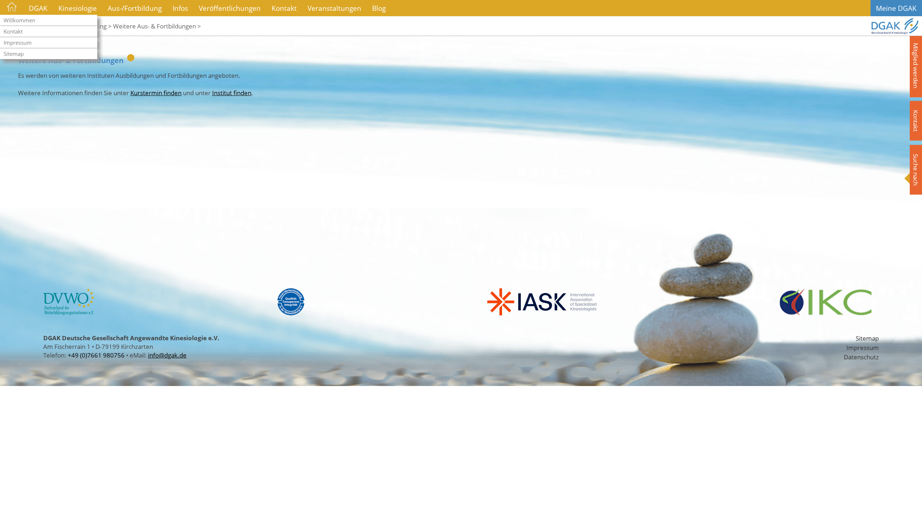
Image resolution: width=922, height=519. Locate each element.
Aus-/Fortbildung (135, 8)
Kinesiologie (77, 8)
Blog (379, 8)
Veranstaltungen (334, 8)
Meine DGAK (896, 8)
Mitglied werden (916, 65)
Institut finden (231, 92)
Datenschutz (861, 356)
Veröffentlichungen (230, 8)
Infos (180, 8)
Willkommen (19, 20)
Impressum (18, 42)
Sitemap (14, 53)
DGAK (38, 8)
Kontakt (13, 31)
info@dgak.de (167, 355)
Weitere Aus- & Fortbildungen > (157, 26)
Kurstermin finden (156, 92)
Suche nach (916, 170)
